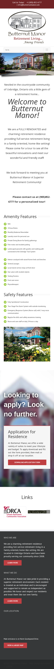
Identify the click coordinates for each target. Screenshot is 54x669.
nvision (46, 663)
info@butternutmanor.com (29, 5)
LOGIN (9, 666)
